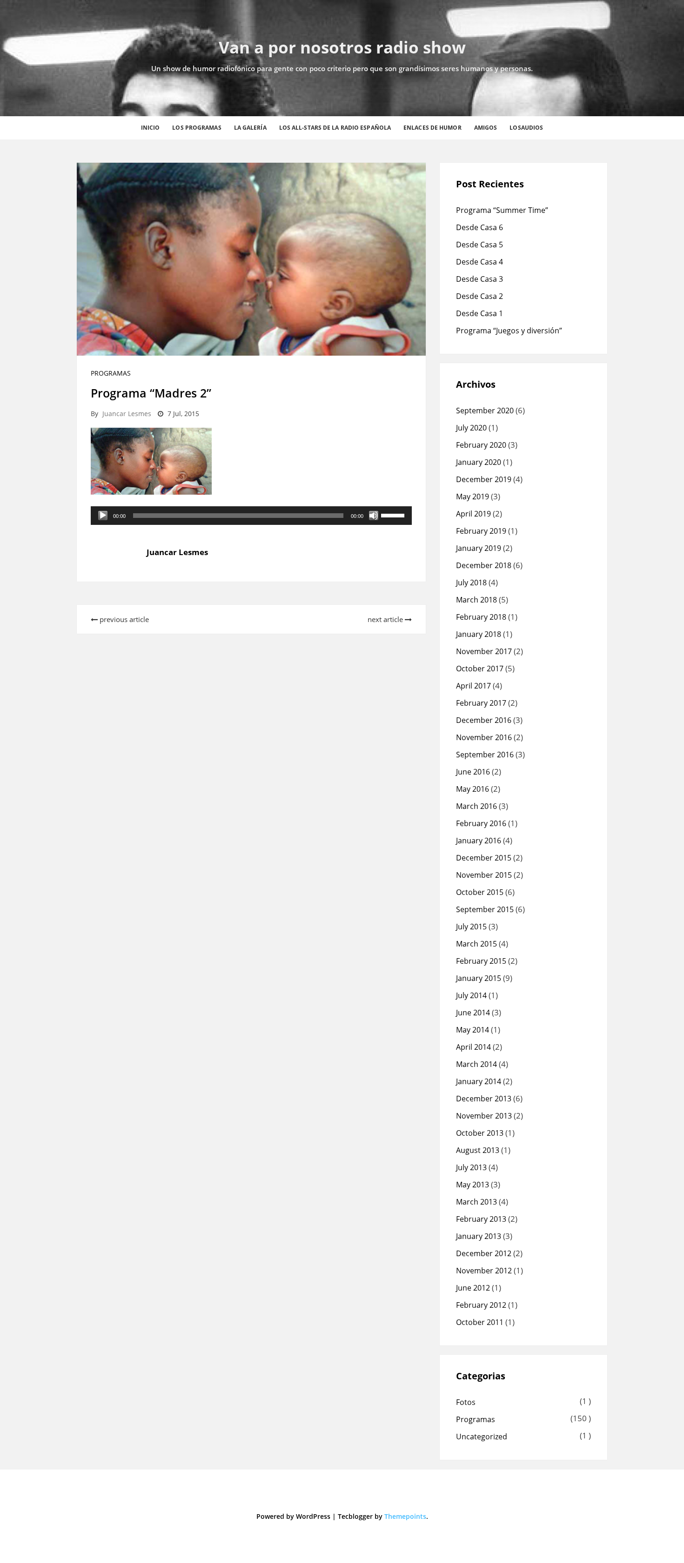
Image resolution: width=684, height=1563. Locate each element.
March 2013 (476, 1202)
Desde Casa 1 (479, 313)
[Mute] (373, 515)
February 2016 (481, 823)
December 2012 (483, 1253)
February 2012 (481, 1305)
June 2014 (473, 1012)
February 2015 (481, 961)
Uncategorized (481, 1436)
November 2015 (484, 875)
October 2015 (479, 892)
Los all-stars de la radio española (335, 128)
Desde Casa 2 (479, 296)
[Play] (102, 515)
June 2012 (473, 1288)
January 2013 (478, 1236)
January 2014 (478, 1081)
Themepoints (405, 1516)
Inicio (150, 128)
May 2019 (472, 496)
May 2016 (472, 789)
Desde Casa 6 (479, 227)
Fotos (466, 1402)
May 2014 (472, 1030)
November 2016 (484, 737)
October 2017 (479, 668)
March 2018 (476, 600)
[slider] (394, 514)
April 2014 (473, 1047)
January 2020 (478, 462)
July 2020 (471, 428)
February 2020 (481, 445)
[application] (251, 515)
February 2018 (481, 617)
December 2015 (483, 858)
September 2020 (485, 410)
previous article (123, 619)
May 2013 (472, 1184)
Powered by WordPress (293, 1516)
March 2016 (476, 806)
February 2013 (481, 1219)
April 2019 (473, 514)
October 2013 (479, 1133)
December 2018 (483, 565)
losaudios (526, 128)
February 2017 (481, 703)
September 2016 (485, 754)
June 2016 (473, 772)
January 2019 (478, 548)
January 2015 (478, 978)
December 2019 (483, 479)
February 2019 (481, 531)
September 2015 (485, 909)
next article (386, 619)
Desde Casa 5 (479, 244)
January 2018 (478, 634)
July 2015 (471, 926)
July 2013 (471, 1167)
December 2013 (483, 1098)
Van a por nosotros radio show (342, 47)
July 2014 (471, 995)
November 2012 (484, 1270)
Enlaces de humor (432, 128)
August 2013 (477, 1150)
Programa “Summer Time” (502, 210)
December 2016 (483, 720)
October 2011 (479, 1322)
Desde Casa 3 (479, 279)
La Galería (250, 128)
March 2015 (476, 944)
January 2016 (478, 840)
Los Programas (196, 128)
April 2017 (473, 686)
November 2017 (484, 651)
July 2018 (471, 582)
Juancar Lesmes (126, 413)
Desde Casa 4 (479, 262)
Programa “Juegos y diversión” (509, 330)
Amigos (485, 128)
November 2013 (484, 1116)
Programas (111, 373)
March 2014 (476, 1064)
